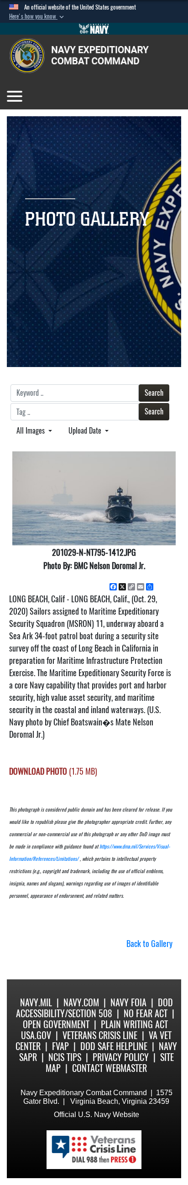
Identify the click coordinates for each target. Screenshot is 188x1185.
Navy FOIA (128, 1002)
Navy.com (81, 1002)
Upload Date (85, 430)
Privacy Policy (121, 1057)
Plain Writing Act (134, 1024)
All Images (31, 430)
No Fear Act (145, 1013)
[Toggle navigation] (14, 96)
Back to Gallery (149, 943)
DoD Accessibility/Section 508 (94, 1007)
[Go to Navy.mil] (94, 29)
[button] (37, 16)
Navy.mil (36, 1002)
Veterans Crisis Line (100, 1035)
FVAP (60, 1046)
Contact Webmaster (109, 1068)
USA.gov (36, 1035)
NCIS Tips (64, 1057)
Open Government (56, 1024)
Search (154, 393)
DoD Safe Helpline (113, 1046)
